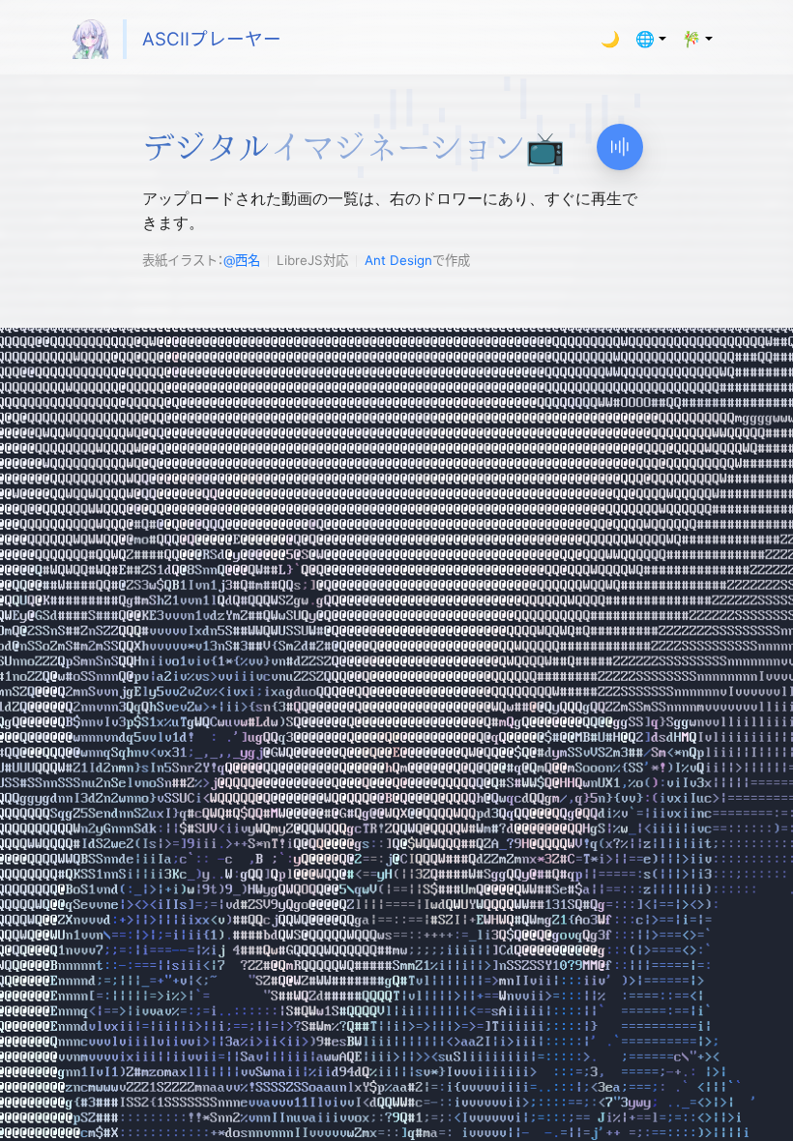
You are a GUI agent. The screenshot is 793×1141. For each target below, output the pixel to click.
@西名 (241, 260)
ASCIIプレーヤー (211, 39)
